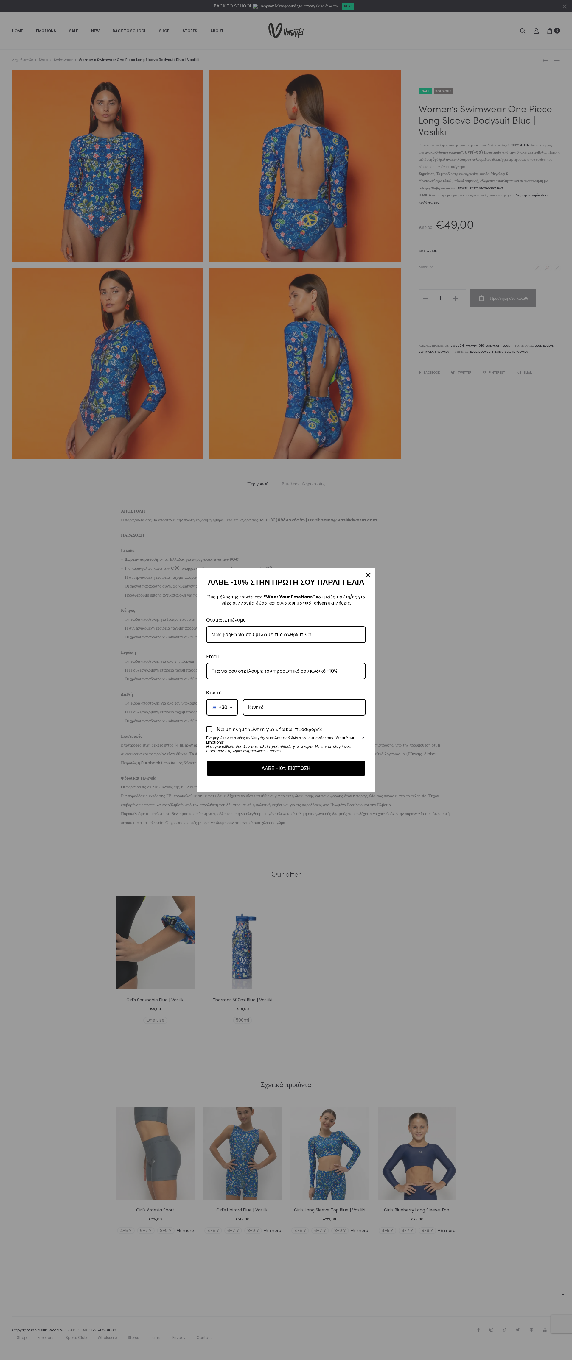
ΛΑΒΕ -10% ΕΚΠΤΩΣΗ (286, 768)
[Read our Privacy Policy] (362, 738)
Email (212, 656)
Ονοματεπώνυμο (226, 619)
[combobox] (222, 707)
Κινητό (214, 692)
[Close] (368, 575)
